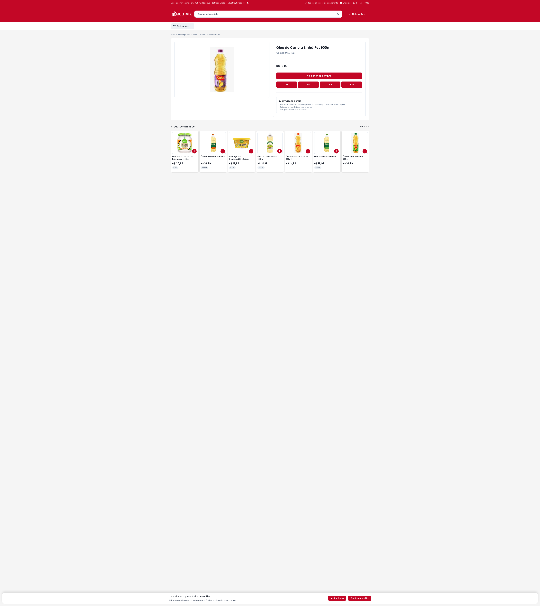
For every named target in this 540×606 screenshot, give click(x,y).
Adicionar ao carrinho (319, 75)
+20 (352, 84)
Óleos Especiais (183, 34)
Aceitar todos (337, 598)
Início (173, 34)
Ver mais (364, 126)
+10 (330, 84)
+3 (286, 84)
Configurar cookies (359, 598)
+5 (308, 84)
